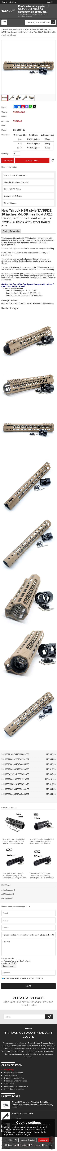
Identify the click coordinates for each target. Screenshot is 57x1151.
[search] (53, 22)
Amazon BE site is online (22, 1113)
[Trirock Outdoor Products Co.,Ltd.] (8, 11)
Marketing (48, 1145)
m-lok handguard (8, 890)
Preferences (35, 1145)
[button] (53, 161)
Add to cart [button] (8, 160)
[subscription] (49, 1016)
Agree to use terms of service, (23, 978)
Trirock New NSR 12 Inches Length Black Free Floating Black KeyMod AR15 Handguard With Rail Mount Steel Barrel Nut (42, 876)
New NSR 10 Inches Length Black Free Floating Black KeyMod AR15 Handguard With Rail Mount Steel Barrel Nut (14, 876)
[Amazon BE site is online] (5, 1116)
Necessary (11, 1145)
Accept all (44, 1140)
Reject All (13, 1140)
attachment (10, 966)
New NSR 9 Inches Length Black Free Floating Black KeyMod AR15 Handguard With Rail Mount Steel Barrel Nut (42, 841)
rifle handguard (7, 898)
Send (28, 986)
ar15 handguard (7, 894)
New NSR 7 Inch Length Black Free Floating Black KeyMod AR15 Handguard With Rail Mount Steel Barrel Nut (14, 841)
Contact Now (32, 160)
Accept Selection (28, 1140)
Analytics (23, 1145)
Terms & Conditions (35, 978)
